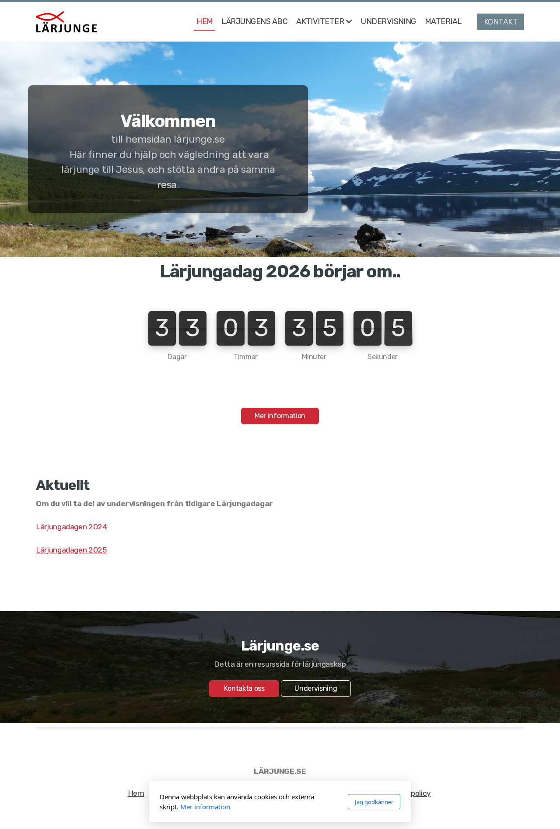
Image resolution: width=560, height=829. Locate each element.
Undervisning (315, 688)
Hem (136, 793)
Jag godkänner (374, 802)
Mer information (280, 416)
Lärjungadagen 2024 (71, 526)
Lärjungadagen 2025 (71, 550)
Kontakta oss (244, 688)
